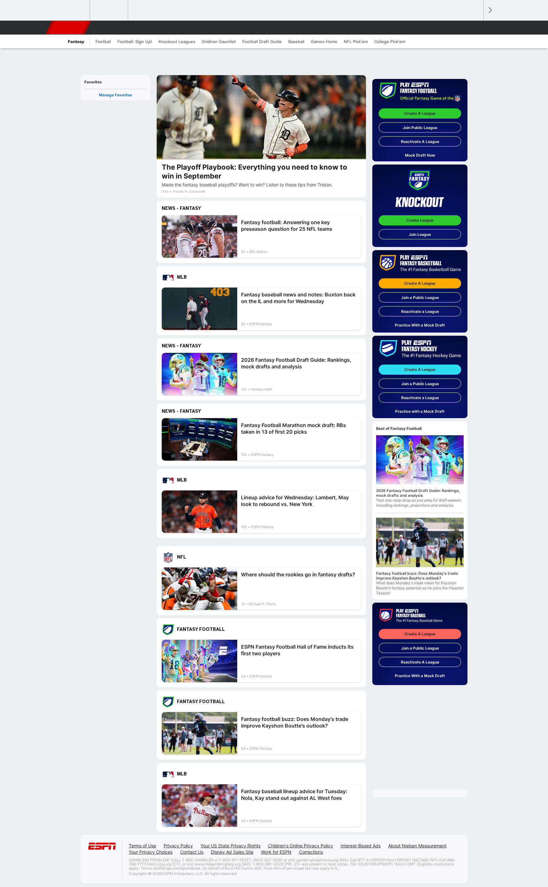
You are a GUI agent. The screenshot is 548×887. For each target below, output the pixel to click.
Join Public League (420, 127)
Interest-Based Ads (361, 845)
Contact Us (191, 852)
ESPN (69, 28)
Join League (420, 234)
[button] (475, 28)
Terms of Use (142, 845)
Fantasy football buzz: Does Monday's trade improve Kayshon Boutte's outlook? (417, 575)
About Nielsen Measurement (417, 845)
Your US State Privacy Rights (230, 845)
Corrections (311, 852)
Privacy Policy (178, 845)
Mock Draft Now (420, 155)
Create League (420, 220)
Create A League (419, 113)
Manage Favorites (115, 95)
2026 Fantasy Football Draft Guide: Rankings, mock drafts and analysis (418, 493)
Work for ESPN (276, 852)
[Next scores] (489, 10)
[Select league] (71, 10)
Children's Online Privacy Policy (300, 845)
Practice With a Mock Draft (420, 325)
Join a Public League (420, 297)
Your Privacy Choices (151, 852)
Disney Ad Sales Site (232, 852)
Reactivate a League (420, 311)
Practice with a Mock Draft (420, 411)
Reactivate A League (420, 141)
